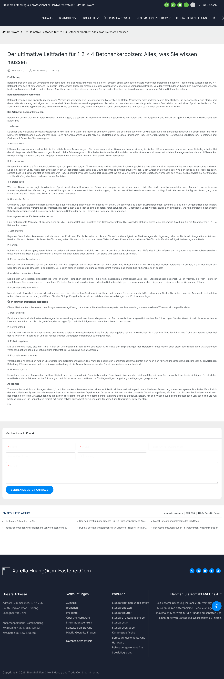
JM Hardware (10, 32)
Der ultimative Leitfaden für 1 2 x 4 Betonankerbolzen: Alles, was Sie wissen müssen (75, 32)
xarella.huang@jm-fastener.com (50, 571)
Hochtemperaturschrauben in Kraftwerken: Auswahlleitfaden (185, 527)
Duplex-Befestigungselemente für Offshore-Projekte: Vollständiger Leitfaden (113, 527)
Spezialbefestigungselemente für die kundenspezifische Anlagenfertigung (113, 521)
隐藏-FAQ (190, 513)
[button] (223, 18)
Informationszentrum (173, 513)
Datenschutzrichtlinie (79, 640)
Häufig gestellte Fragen (209, 513)
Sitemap (93, 672)
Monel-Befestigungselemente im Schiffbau (176, 521)
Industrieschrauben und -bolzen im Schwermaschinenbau (36, 527)
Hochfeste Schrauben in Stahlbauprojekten (21, 521)
